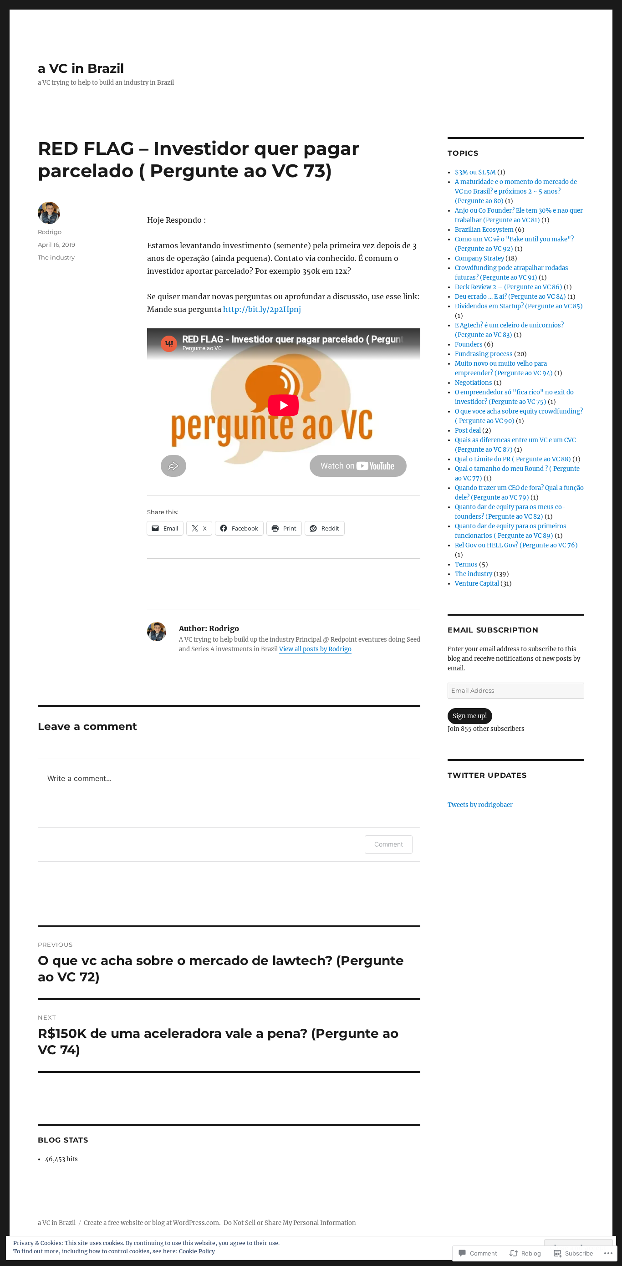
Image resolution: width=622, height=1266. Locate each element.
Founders (469, 344)
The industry (56, 257)
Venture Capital (477, 583)
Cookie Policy (197, 1251)
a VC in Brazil (81, 68)
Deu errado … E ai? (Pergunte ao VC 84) (510, 297)
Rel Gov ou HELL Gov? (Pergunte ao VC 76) (516, 545)
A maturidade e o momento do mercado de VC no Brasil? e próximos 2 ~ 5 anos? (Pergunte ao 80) (516, 191)
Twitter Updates (487, 775)
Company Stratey (479, 258)
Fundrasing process (484, 354)
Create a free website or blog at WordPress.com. (152, 1223)
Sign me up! (470, 716)
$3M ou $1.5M (475, 172)
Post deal (468, 430)
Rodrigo (49, 231)
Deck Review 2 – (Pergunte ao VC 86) (508, 287)
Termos (466, 564)
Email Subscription (493, 630)
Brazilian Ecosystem (484, 230)
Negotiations (473, 383)
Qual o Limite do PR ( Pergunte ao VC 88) (513, 459)
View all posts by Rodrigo (315, 649)
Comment (388, 844)
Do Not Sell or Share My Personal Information (290, 1223)
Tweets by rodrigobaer (480, 805)
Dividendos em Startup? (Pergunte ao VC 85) (519, 306)
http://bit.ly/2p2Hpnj (262, 309)
